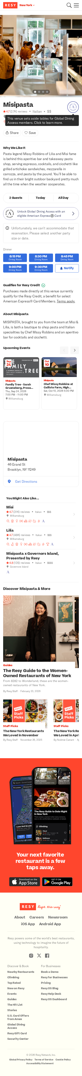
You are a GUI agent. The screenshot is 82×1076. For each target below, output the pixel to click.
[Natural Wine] (12, 544)
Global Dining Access (16, 1026)
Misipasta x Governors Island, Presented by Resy (32, 556)
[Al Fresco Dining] (18, 121)
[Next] (74, 350)
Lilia (10, 530)
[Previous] (64, 350)
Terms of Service (43, 1059)
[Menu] (75, 5)
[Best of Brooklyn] (5, 121)
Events (12, 994)
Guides (12, 999)
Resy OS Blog (49, 988)
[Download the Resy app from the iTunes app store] (24, 881)
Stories (12, 1010)
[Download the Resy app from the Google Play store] (57, 881)
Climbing (13, 977)
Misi (9, 507)
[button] (69, 5)
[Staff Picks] (9, 121)
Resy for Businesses (54, 977)
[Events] (31, 121)
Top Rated (14, 983)
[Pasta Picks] (22, 121)
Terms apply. (66, 301)
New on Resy (15, 988)
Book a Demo (49, 972)
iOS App (28, 924)
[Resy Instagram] (31, 955)
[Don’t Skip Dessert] (25, 521)
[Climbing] (27, 121)
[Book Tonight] (34, 521)
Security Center (18, 1039)
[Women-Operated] (13, 121)
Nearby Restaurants (20, 972)
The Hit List (14, 1005)
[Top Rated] (47, 544)
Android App (50, 924)
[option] (41, 56)
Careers (36, 917)
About (19, 917)
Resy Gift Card (17, 1033)
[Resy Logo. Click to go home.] (11, 5)
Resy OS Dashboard (54, 999)
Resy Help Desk (51, 994)
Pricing (46, 983)
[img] (5, 116)
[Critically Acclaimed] (12, 521)
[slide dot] (35, 92)
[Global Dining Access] (73, 107)
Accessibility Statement (40, 1063)
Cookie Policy (63, 1059)
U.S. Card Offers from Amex (18, 1017)
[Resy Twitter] (39, 955)
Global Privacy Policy (20, 1059)
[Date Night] (30, 521)
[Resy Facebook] (47, 955)
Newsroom (58, 917)
